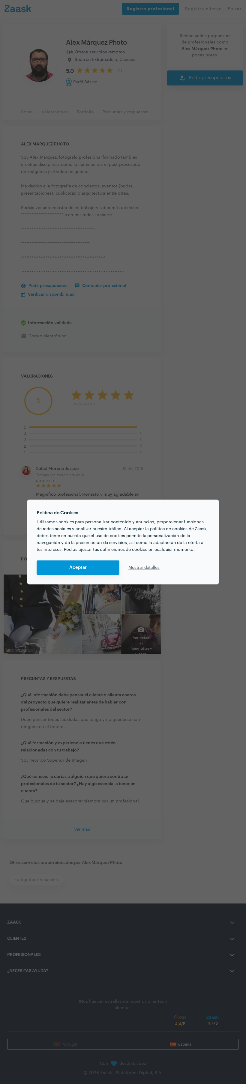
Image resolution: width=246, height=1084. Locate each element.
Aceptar (78, 567)
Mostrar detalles (144, 568)
